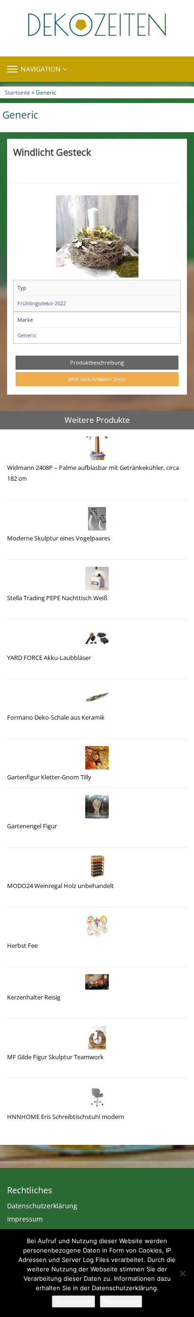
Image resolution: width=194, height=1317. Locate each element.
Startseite (17, 92)
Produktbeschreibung (97, 362)
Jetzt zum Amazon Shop (97, 378)
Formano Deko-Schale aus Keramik (56, 718)
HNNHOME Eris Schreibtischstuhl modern (65, 1117)
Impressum (25, 1218)
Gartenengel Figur (32, 826)
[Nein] (182, 1273)
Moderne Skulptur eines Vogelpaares (58, 538)
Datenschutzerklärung (42, 1205)
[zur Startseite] (97, 24)
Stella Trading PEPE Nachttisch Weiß (57, 598)
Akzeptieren (73, 1301)
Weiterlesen (121, 1301)
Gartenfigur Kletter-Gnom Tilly (49, 777)
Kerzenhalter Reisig (33, 997)
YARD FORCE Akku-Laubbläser (49, 658)
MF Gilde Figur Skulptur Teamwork (55, 1057)
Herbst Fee (22, 946)
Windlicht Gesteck (52, 152)
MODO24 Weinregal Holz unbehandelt (60, 886)
